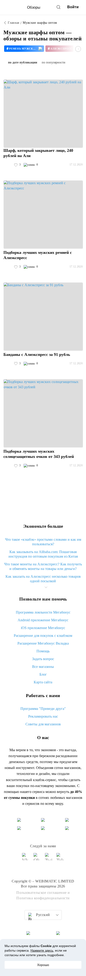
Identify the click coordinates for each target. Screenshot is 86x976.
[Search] (58, 7)
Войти (73, 7)
